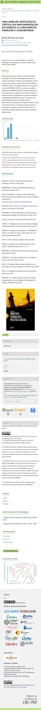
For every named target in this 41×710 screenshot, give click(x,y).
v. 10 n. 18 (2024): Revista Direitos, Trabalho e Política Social (20, 11)
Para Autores (6, 539)
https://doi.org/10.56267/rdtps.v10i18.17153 (18, 51)
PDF (6, 335)
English (5, 498)
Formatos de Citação (12, 401)
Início (4, 9)
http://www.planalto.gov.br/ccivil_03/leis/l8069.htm (17, 201)
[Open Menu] (2, 2)
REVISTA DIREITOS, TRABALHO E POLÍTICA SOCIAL (23, 2)
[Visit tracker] (4, 598)
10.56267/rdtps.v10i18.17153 (21, 391)
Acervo (10, 9)
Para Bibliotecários (8, 542)
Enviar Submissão (10, 551)
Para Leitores (6, 536)
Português (6, 504)
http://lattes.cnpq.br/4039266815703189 (15, 45)
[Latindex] (11, 645)
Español (5, 501)
